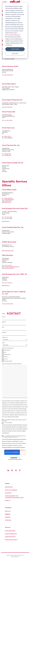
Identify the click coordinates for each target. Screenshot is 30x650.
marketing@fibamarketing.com (12, 266)
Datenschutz (9, 487)
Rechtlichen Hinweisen (20, 447)
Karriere (7, 517)
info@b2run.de (8, 201)
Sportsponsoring (10, 530)
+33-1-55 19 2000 (8, 217)
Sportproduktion (10, 536)
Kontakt (7, 514)
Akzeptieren (15, 49)
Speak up (7, 500)
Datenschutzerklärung (7, 447)
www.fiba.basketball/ (9, 268)
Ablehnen (15, 53)
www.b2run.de (7, 202)
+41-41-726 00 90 (8, 282)
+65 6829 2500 (7, 154)
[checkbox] (14, 355)
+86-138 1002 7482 (8, 303)
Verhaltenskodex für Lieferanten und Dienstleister (14, 496)
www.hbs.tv (7, 221)
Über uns (7, 511)
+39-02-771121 (7, 136)
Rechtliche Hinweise (11, 490)
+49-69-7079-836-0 (8, 75)
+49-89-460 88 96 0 (8, 198)
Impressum (8, 520)
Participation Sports (11, 539)
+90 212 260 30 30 (8, 107)
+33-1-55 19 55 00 (8, 120)
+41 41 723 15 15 (8, 265)
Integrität (8, 493)
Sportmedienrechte (11, 533)
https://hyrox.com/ (9, 250)
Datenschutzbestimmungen (12, 35)
